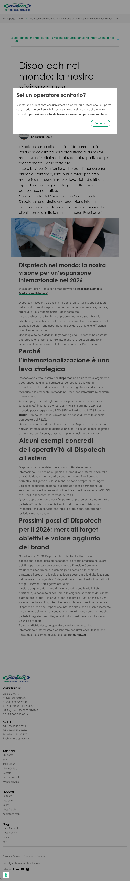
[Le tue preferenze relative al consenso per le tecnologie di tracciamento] (6, 875)
